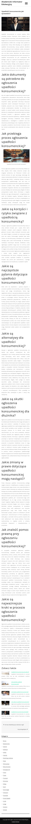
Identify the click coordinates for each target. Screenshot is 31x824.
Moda (4, 761)
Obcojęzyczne (6, 769)
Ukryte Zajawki (6, 798)
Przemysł (5, 778)
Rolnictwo (5, 781)
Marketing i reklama (8, 758)
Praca (4, 772)
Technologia (6, 789)
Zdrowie (5, 809)
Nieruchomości (6, 766)
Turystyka (5, 795)
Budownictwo (6, 743)
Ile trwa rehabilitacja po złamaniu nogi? (14, 724)
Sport (4, 787)
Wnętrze (5, 807)
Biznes (4, 741)
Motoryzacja (6, 764)
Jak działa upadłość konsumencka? (20, 692)
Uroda (4, 801)
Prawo (4, 775)
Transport (5, 792)
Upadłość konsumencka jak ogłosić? (20, 672)
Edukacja (5, 749)
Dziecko (5, 746)
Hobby (4, 752)
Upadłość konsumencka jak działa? (19, 712)
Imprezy (5, 755)
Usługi (4, 804)
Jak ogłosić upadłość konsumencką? (20, 702)
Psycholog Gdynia (22, 729)
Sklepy (4, 784)
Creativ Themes (15, 821)
